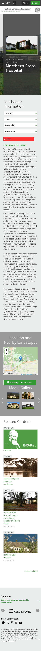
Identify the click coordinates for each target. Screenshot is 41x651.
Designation (9, 131)
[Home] (16, 10)
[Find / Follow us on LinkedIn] (16, 623)
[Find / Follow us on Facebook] (3, 623)
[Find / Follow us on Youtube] (20, 623)
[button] (14, 3)
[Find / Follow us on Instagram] (12, 623)
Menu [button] (8, 3)
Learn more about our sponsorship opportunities (15, 601)
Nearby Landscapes (21, 382)
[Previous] (2, 400)
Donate (35, 3)
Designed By (9, 125)
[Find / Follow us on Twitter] (7, 623)
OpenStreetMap (29, 374)
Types (7, 119)
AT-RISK (7, 139)
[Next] (39, 400)
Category (8, 113)
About (25, 3)
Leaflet (23, 374)
